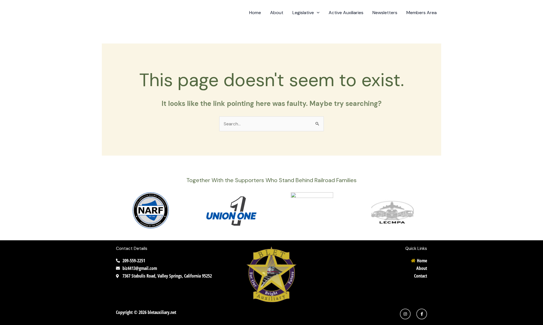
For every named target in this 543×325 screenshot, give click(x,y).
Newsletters (384, 13)
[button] (317, 13)
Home (255, 13)
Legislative (303, 13)
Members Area (421, 13)
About (276, 13)
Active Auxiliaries (346, 13)
